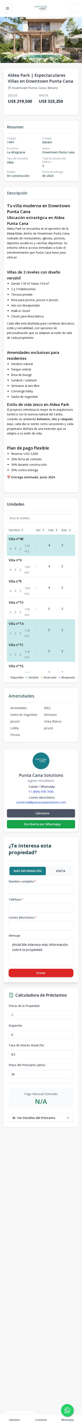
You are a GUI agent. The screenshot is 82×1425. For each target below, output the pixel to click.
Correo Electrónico (22, 917)
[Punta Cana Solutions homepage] (41, 8)
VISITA (60, 871)
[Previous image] (7, 40)
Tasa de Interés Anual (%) (26, 1045)
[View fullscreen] (74, 55)
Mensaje (14, 935)
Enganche (15, 1025)
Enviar (41, 973)
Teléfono (16, 899)
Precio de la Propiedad (24, 1005)
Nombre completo (22, 881)
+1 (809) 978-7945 (41, 792)
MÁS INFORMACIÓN (28, 871)
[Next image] (74, 40)
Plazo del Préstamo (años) (27, 1065)
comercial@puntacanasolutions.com (41, 802)
